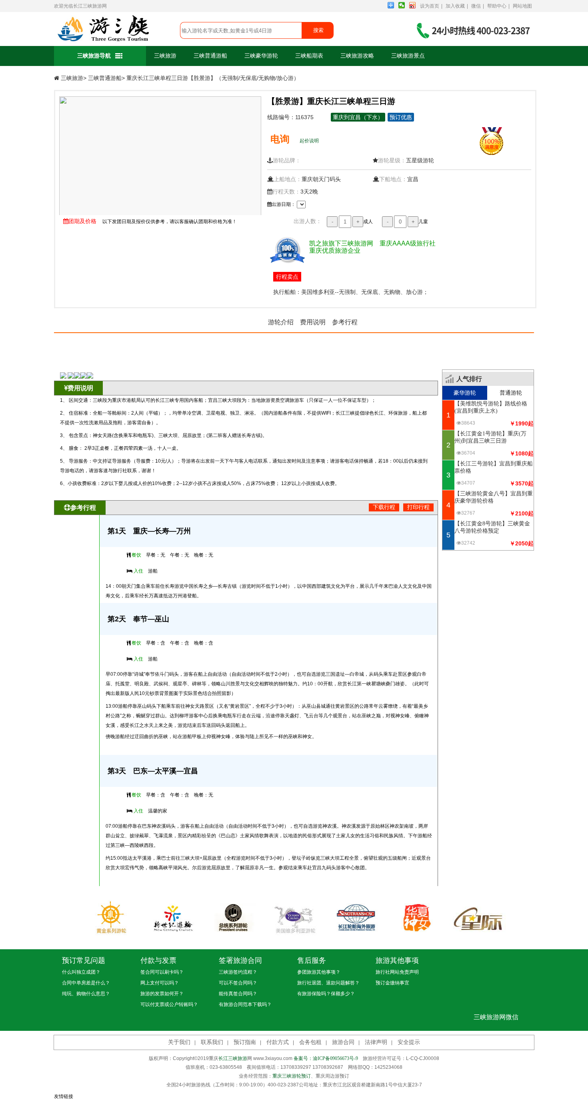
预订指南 (245, 1042)
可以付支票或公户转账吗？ (169, 1004)
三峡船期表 (309, 56)
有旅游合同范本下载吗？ (245, 1004)
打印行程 (418, 507)
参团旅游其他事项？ (318, 972)
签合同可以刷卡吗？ (162, 972)
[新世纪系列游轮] (172, 917)
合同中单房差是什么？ (86, 983)
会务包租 (310, 1042)
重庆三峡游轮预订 (291, 1076)
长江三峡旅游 (87, 6)
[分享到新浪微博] (412, 5)
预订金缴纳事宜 (392, 983)
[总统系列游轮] (233, 917)
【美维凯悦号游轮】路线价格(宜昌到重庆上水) (490, 407)
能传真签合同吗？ (238, 993)
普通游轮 (511, 393)
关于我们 (179, 1042)
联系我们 (212, 1042)
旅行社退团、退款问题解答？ (328, 983)
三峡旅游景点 (408, 56)
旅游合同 (343, 1042)
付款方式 (277, 1042)
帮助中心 (496, 6)
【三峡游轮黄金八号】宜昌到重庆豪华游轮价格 (493, 497)
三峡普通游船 (210, 56)
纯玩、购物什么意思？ (86, 993)
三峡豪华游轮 (261, 56)
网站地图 (522, 6)
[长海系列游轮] (355, 917)
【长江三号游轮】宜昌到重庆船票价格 (493, 467)
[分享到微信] (401, 5)
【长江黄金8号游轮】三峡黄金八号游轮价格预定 (492, 527)
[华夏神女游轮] (416, 917)
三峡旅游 (165, 56)
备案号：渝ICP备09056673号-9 (326, 1058)
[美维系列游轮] (294, 917)
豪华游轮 (465, 393)
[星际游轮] (478, 917)
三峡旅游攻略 (357, 56)
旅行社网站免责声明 (397, 972)
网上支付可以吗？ (159, 983)
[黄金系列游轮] (110, 917)
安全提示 (409, 1042)
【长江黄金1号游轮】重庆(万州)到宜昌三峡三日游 (490, 437)
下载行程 (384, 507)
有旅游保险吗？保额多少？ (326, 993)
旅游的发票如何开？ (162, 993)
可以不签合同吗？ (238, 983)
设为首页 (429, 6)
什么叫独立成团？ (81, 972)
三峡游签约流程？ (238, 972)
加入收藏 (455, 6)
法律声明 (376, 1042)
